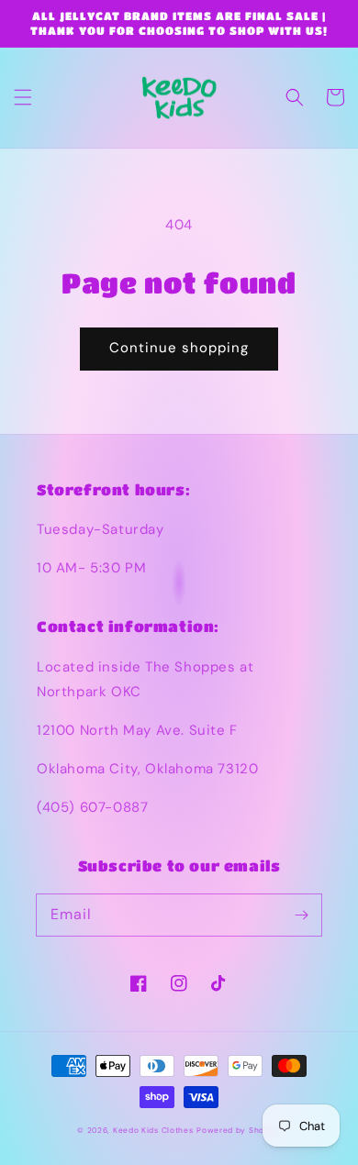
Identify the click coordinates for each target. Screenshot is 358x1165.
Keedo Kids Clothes (153, 1131)
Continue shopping (179, 347)
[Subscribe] (301, 914)
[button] (23, 97)
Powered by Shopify (238, 1131)
